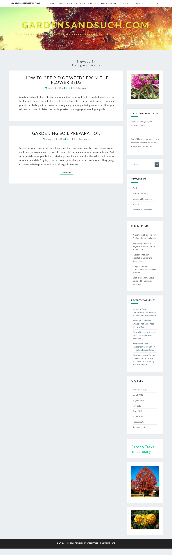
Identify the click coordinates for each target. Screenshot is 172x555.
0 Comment (82, 88)
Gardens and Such (108, 3)
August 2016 (138, 400)
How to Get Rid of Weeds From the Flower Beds (66, 80)
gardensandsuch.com (25, 3)
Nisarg (111, 542)
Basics (136, 188)
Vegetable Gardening (142, 209)
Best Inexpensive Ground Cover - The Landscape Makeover (144, 358)
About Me (140, 3)
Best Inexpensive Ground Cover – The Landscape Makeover (144, 280)
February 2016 (139, 421)
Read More (67, 172)
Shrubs (136, 204)
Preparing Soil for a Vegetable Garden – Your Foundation (144, 246)
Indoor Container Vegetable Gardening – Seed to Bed (143, 257)
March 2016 (138, 416)
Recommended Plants (85, 3)
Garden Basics (65, 3)
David (69, 88)
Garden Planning (140, 193)
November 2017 (140, 389)
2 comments (83, 139)
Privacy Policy (154, 3)
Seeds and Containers (142, 199)
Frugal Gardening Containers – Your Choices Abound (144, 269)
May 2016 (137, 405)
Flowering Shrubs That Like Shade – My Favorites (144, 323)
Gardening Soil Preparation (66, 133)
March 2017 (138, 395)
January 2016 (139, 427)
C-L (134, 332)
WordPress (92, 542)
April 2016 (137, 411)
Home (52, 3)
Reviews (126, 3)
